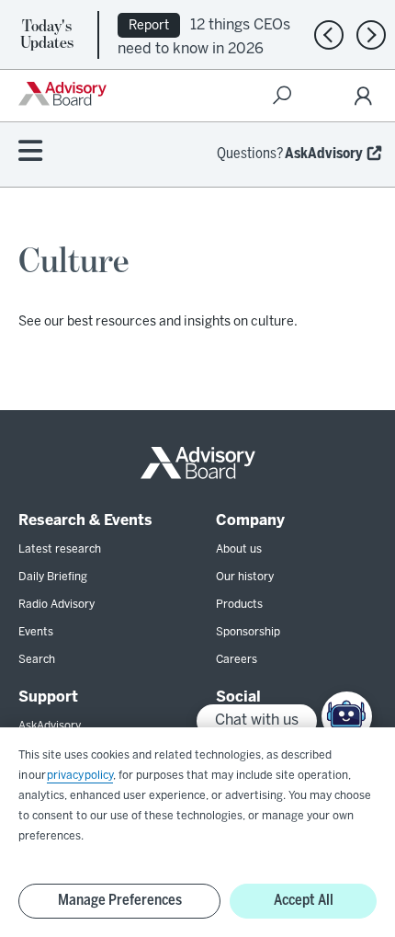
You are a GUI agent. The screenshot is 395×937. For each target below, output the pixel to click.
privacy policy (80, 776)
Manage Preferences (120, 901)
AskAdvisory (324, 154)
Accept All (303, 901)
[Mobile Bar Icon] (30, 152)
